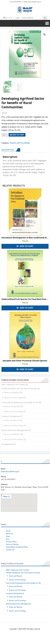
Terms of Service (12, 544)
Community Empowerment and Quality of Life (19, 402)
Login (17, 18)
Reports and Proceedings (20, 143)
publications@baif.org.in (32, 2)
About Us (9, 534)
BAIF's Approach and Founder (13, 384)
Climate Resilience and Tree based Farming (18, 388)
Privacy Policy (11, 542)
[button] (44, 34)
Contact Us (10, 550)
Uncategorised (7, 444)
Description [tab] (7, 150)
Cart (7, 539)
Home (8, 531)
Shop (8, 536)
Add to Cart (18, 135)
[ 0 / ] (9, 18)
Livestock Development (10, 416)
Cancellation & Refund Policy (17, 547)
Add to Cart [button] (26, 246)
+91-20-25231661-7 (16, 2)
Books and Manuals (12, 392)
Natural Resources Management (14, 430)
